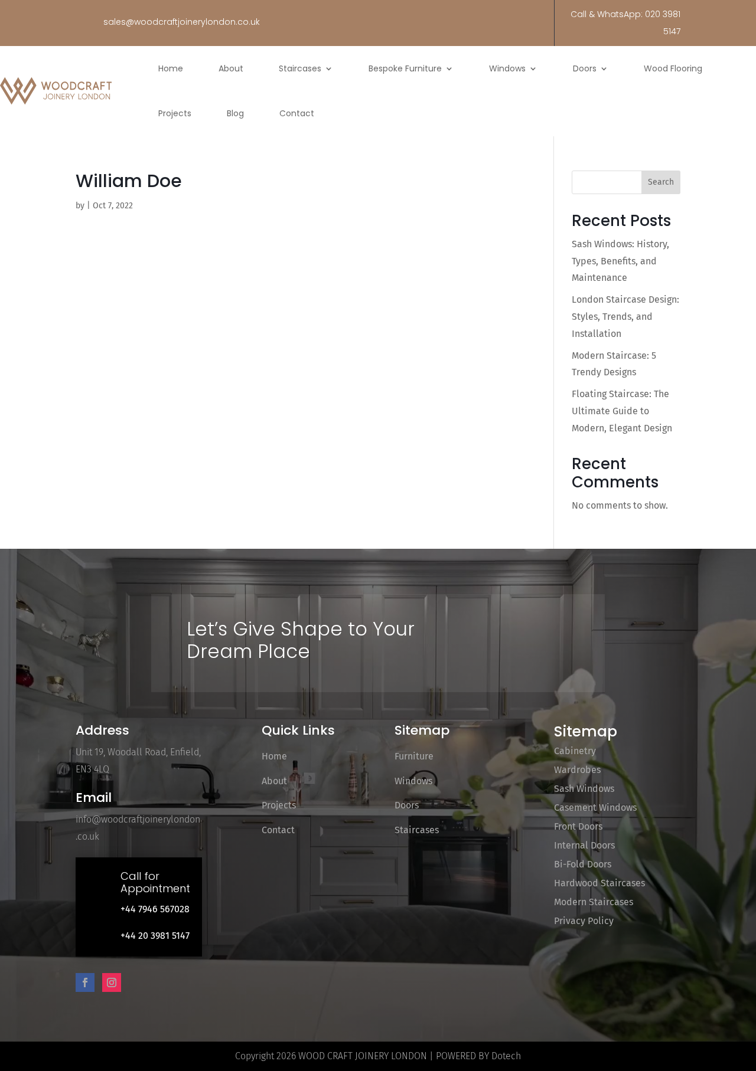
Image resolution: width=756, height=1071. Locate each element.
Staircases (300, 68)
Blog (235, 113)
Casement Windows (595, 807)
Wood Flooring (673, 68)
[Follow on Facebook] (85, 982)
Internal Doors (584, 845)
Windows (507, 68)
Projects (174, 113)
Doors (585, 68)
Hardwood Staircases (599, 883)
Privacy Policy (584, 920)
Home (170, 68)
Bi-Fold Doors (582, 864)
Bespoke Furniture (405, 68)
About (231, 68)
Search (661, 182)
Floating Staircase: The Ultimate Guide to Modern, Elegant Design (622, 411)
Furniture (414, 756)
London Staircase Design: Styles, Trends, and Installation (625, 316)
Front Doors (578, 826)
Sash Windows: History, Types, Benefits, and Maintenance (620, 261)
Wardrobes (577, 769)
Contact (296, 113)
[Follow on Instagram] (111, 982)
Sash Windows (584, 788)
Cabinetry (575, 750)
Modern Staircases (593, 902)
